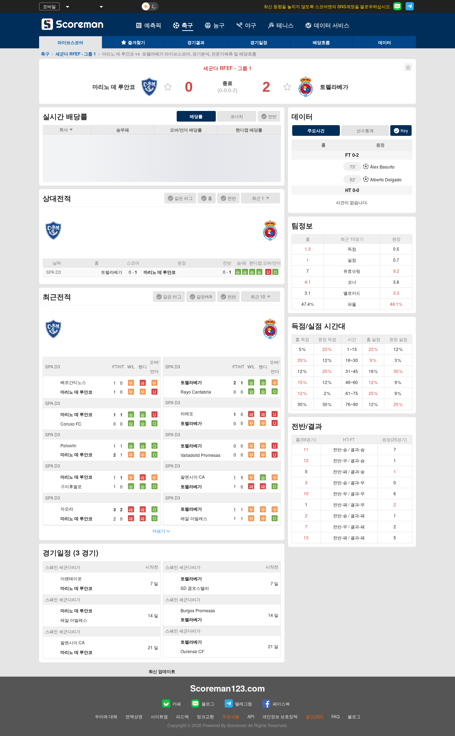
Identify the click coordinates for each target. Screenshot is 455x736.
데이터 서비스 (331, 25)
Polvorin (68, 445)
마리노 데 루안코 (160, 272)
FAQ (335, 716)
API (251, 716)
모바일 (49, 6)
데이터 (384, 42)
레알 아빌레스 (194, 518)
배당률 (196, 116)
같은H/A (204, 296)
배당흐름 (321, 42)
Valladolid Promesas (200, 455)
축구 (187, 25)
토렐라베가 (111, 272)
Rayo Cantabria (196, 392)
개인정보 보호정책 (280, 716)
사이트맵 (159, 716)
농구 (219, 25)
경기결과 (195, 42)
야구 (250, 25)
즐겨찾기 (136, 42)
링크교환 (205, 716)
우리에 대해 (106, 716)
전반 (272, 116)
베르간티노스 (73, 382)
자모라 (66, 509)
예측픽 (152, 25)
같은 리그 (184, 198)
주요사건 (316, 130)
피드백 (182, 716)
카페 (176, 703)
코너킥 (236, 116)
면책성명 (134, 716)
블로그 (208, 703)
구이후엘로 (71, 486)
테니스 (285, 25)
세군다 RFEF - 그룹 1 (75, 53)
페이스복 (281, 703)
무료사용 (230, 716)
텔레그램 (243, 703)
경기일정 (258, 42)
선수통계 (365, 130)
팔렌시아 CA (193, 477)
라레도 (187, 413)
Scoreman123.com (227, 688)
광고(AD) (314, 716)
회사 (63, 129)
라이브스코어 (70, 42)
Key (404, 130)
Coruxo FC (70, 424)
